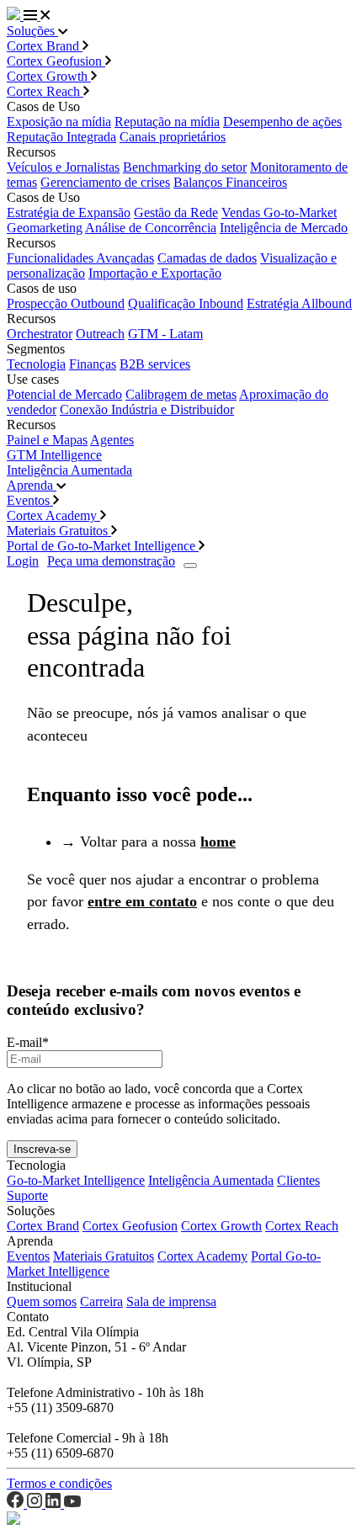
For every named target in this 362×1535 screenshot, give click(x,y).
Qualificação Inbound (185, 303)
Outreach (100, 334)
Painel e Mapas (47, 440)
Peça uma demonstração (111, 561)
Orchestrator (39, 334)
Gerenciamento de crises (105, 182)
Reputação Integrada (61, 137)
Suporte (27, 1195)
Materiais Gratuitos (59, 530)
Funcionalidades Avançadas (80, 258)
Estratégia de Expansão (68, 212)
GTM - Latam (165, 334)
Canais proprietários (173, 137)
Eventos (30, 500)
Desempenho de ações (282, 121)
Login (23, 561)
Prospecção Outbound (66, 303)
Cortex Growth (49, 76)
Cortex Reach (45, 91)
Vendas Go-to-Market (279, 212)
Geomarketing (45, 227)
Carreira (101, 1301)
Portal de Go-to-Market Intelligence (103, 546)
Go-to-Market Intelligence (76, 1180)
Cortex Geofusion (56, 61)
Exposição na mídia (59, 121)
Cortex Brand (45, 46)
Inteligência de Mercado (284, 227)
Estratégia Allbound (299, 303)
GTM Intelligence (54, 455)
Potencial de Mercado (64, 394)
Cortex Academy (53, 515)
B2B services (155, 364)
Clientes (298, 1180)
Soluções (32, 31)
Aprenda (31, 485)
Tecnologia (36, 364)
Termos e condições (59, 1483)
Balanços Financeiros (230, 182)
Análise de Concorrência (150, 227)
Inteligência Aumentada (69, 470)
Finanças (92, 364)
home (218, 841)
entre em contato (142, 901)
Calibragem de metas (181, 394)
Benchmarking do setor (185, 167)
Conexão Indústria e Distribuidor (147, 409)
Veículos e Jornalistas (63, 167)
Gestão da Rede (176, 212)
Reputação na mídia (167, 121)
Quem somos (42, 1301)
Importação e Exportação (154, 273)
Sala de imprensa (171, 1301)
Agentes (112, 440)
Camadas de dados (207, 258)
